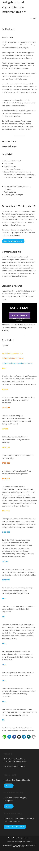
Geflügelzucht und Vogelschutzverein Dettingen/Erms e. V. (14, 7)
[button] (4, 737)
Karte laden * (19, 315)
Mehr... (8, 786)
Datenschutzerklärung (15, 838)
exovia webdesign (21, 319)
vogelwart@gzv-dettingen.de (19, 780)
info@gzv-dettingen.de (17, 766)
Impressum (27, 838)
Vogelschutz (7, 37)
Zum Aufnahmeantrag (13, 241)
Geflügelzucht (8, 29)
